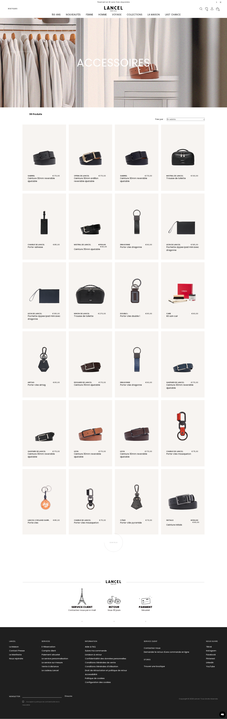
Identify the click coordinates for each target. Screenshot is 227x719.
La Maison (14, 646)
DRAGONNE (125, 244)
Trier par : (159, 119)
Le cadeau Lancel (50, 670)
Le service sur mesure (52, 662)
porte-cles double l (130, 316)
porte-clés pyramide (131, 522)
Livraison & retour (93, 654)
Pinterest (210, 658)
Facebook (211, 654)
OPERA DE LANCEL (81, 176)
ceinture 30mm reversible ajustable (41, 180)
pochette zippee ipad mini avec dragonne (182, 249)
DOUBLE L (124, 313)
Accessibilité (91, 674)
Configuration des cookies (98, 682)
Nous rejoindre (16, 658)
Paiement (145, 607)
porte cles (33, 522)
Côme (123, 520)
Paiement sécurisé (51, 654)
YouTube (210, 666)
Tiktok (209, 646)
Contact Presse (17, 650)
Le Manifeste (15, 654)
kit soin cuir (172, 316)
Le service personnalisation (55, 658)
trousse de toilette (176, 178)
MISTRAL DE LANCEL (174, 176)
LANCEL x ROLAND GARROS (39, 520)
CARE (168, 313)
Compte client (49, 650)
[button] (216, 2)
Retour (114, 607)
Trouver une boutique (154, 666)
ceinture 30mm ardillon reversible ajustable (86, 180)
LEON (76, 451)
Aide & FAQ (90, 646)
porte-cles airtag (37, 384)
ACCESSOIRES (24, 51)
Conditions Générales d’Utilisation (101, 666)
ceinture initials (174, 524)
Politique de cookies (95, 678)
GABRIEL (31, 176)
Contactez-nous (152, 648)
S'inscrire (68, 696)
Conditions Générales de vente (100, 662)
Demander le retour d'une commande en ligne (166, 652)
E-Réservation (48, 646)
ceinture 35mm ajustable (87, 249)
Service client (81, 607)
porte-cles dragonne (131, 247)
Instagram (211, 650)
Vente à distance (50, 666)
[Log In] (212, 8)
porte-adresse (35, 247)
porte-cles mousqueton (178, 453)
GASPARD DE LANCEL (175, 382)
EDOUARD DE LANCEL (83, 382)
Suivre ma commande (96, 650)
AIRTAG (31, 382)
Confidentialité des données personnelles (105, 658)
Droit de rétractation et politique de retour (106, 670)
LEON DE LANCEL (173, 244)
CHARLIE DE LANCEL (36, 244)
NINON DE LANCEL (82, 313)
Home (13, 51)
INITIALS (170, 520)
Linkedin (210, 662)
